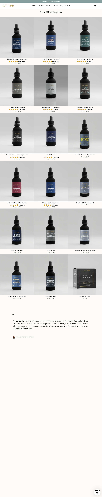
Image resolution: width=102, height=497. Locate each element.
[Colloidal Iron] (51, 229)
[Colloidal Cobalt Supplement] (17, 274)
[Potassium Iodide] (51, 274)
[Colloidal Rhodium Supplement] (17, 181)
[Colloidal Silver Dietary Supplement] (17, 133)
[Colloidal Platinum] (51, 133)
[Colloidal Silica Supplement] (85, 85)
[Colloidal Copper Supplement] (51, 37)
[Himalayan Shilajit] (85, 274)
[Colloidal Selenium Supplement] (85, 133)
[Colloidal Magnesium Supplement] (17, 37)
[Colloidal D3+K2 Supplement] (85, 181)
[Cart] (98, 5)
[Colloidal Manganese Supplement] (85, 229)
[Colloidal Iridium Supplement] (51, 85)
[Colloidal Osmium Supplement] (51, 181)
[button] (13, 61)
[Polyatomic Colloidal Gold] (17, 85)
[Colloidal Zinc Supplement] (85, 37)
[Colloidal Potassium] (17, 229)
